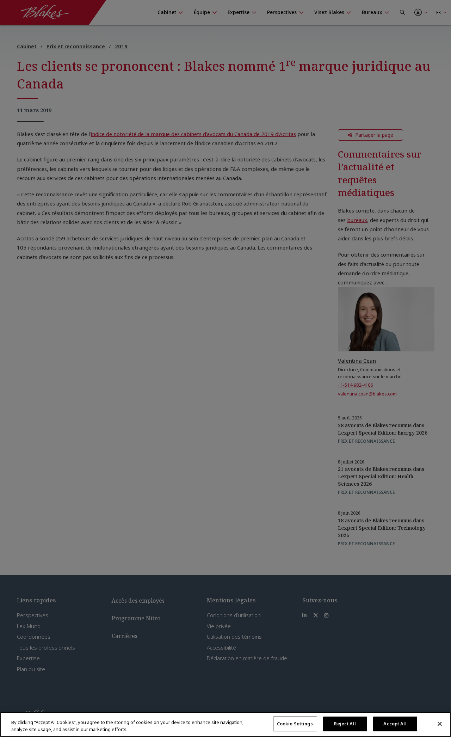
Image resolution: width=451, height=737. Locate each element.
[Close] (439, 723)
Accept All (394, 723)
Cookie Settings (295, 723)
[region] (225, 724)
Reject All (345, 723)
